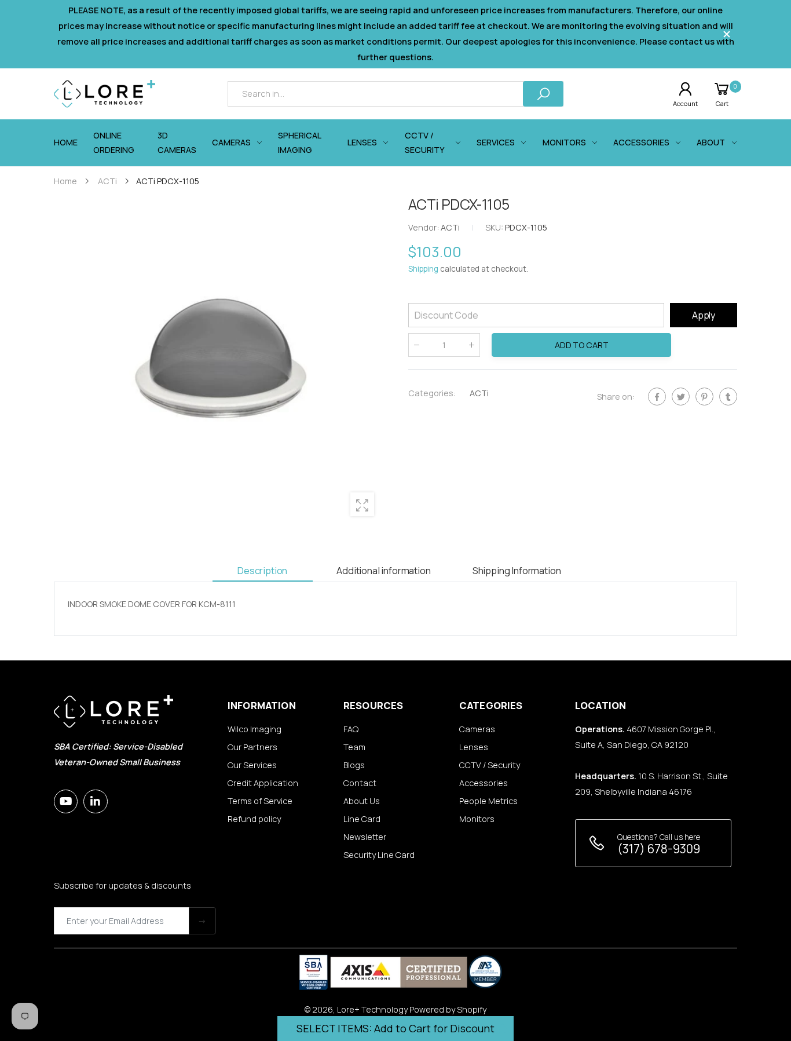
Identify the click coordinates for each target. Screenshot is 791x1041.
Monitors (477, 818)
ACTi (479, 393)
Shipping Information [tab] (517, 570)
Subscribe (202, 920)
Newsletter (364, 836)
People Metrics (488, 800)
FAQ (350, 729)
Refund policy (254, 818)
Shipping (423, 269)
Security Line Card (379, 854)
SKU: (495, 227)
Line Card (361, 818)
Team (354, 747)
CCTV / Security (489, 764)
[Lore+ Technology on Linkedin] (95, 801)
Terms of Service (260, 800)
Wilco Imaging (254, 729)
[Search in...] (543, 93)
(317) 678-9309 (658, 849)
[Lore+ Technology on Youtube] (66, 801)
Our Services (252, 764)
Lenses (473, 747)
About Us (361, 800)
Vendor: (424, 227)
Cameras (477, 729)
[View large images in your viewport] (362, 504)
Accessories (483, 782)
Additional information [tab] (383, 570)
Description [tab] (262, 570)
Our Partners (252, 747)
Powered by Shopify (447, 1009)
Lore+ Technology (372, 1009)
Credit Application (263, 782)
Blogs (354, 764)
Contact (359, 782)
